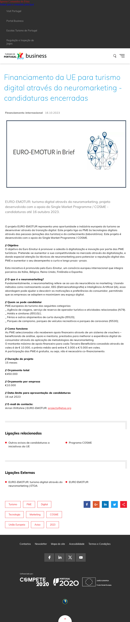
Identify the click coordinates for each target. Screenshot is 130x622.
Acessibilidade (76, 543)
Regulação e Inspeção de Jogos (20, 42)
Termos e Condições (100, 543)
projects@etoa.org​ (59, 408)
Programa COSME (80, 442)
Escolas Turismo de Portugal (21, 30)
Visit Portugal (13, 11)
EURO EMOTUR (78, 482)
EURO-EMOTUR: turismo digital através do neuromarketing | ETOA (35, 483)
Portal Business (15, 20)
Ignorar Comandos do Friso (14, 1)
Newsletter (41, 543)
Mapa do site (58, 543)
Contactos (25, 543)
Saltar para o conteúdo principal (17, 4)
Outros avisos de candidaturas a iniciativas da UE (29, 444)
